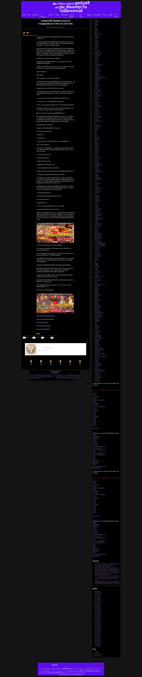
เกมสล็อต (97, 333)
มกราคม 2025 (98, 616)
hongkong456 (98, 76)
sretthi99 (97, 190)
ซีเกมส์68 (97, 228)
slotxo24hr (97, 187)
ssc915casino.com (98, 191)
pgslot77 (96, 146)
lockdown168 (97, 102)
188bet (96, 23)
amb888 (96, 41)
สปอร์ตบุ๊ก (97, 275)
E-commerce (43, 15)
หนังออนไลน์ (97, 327)
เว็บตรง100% (97, 350)
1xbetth (96, 25)
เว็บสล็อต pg (97, 362)
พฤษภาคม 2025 (98, 611)
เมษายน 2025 (97, 612)
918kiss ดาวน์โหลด (98, 33)
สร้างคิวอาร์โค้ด (98, 280)
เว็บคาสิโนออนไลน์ (98, 348)
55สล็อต (96, 29)
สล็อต (96, 281)
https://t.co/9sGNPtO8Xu (43, 329)
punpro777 (97, 155)
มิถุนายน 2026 (98, 594)
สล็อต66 (96, 289)
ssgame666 (97, 193)
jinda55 (96, 81)
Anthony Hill (62, 27)
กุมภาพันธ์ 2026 (98, 599)
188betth (96, 24)
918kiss (96, 32)
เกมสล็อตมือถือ (98, 334)
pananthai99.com (98, 121)
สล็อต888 (97, 293)
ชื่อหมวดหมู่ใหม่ (98, 226)
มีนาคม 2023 (97, 644)
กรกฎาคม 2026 (98, 592)
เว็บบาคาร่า (97, 358)
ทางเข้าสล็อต (97, 250)
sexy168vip (97, 175)
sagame (96, 167)
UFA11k (96, 202)
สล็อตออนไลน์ (97, 305)
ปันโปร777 (97, 260)
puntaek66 (97, 159)
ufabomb (97, 206)
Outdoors (35, 15)
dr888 (96, 61)
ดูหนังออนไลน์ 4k (98, 236)
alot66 (96, 39)
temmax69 (97, 199)
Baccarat (96, 43)
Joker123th (97, 86)
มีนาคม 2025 (97, 613)
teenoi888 (97, 198)
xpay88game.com (98, 219)
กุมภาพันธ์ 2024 (98, 631)
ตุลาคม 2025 (97, 604)
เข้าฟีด (96, 653)
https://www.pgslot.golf (99, 449)
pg (95, 122)
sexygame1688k (98, 178)
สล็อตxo (96, 301)
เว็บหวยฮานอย (98, 372)
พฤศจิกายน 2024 (98, 619)
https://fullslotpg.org (98, 454)
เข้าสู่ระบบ (97, 651)
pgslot (96, 142)
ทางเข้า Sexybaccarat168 (100, 244)
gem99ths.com (98, 70)
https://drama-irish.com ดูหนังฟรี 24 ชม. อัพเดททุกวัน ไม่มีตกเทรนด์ (71, 7)
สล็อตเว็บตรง (97, 308)
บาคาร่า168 (97, 252)
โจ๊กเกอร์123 (97, 378)
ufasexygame (97, 210)
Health (57, 15)
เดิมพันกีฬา (97, 342)
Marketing (64, 15)
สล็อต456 (97, 288)
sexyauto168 (97, 177)
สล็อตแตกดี (97, 317)
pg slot (96, 124)
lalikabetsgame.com (99, 94)
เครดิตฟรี (97, 340)
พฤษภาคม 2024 (98, 627)
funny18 (96, 68)
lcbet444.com (98, 96)
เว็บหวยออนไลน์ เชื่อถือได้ (100, 370)
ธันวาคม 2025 (98, 602)
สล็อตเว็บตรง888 (98, 313)
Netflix (96, 114)
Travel (104, 15)
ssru (96, 194)
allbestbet (97, 37)
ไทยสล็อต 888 (97, 381)
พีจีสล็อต (96, 263)
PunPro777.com (98, 157)
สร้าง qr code (97, 279)
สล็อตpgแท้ (97, 300)
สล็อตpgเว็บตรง (98, 299)
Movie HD (97, 109)
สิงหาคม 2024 (98, 623)
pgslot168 (97, 145)
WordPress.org (98, 655)
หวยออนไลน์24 (98, 331)
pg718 (96, 130)
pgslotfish (97, 149)
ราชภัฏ (96, 273)
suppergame (97, 195)
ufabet (98, 668)
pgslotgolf (97, 150)
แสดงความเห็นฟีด (98, 654)
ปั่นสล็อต (96, 258)
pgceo (96, 134)
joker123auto (97, 85)
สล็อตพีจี (96, 303)
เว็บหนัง (96, 366)
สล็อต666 (97, 291)
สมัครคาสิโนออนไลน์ (99, 276)
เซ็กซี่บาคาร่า (97, 341)
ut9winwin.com (98, 215)
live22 (96, 100)
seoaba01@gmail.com (44, 350)
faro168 (96, 62)
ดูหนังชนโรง (96, 463)
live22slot (97, 101)
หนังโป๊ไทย (95, 416)
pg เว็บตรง (97, 129)
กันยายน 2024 (98, 621)
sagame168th (97, 170)
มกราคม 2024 (98, 632)
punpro (96, 154)
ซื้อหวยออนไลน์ (96, 468)
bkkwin (96, 48)
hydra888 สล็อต (98, 78)
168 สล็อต (97, 20)
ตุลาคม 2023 (97, 635)
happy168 (97, 73)
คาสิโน (96, 222)
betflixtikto (97, 45)
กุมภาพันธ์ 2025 (98, 615)
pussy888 (97, 162)
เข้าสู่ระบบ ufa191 (98, 337)
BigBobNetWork (80, 674)
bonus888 (97, 51)
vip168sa (96, 216)
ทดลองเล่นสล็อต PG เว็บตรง (100, 243)
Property (89, 15)
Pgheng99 (97, 137)
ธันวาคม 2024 (98, 617)
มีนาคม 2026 (97, 598)
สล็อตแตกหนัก (98, 319)
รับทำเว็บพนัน (97, 272)
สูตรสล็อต (97, 321)
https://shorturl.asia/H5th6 (43, 325)
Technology (97, 15)
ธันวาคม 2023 (98, 633)
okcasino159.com (98, 117)
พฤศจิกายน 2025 (98, 603)
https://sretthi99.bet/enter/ (100, 77)
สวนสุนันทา (97, 320)
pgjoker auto (97, 138)
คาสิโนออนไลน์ (98, 224)
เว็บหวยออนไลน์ (98, 369)
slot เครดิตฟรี (97, 183)
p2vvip (96, 118)
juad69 (96, 88)
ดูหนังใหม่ (97, 239)
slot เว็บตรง (96, 396)
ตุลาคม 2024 (97, 620)
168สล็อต (96, 21)
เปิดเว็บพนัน (97, 344)
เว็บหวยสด (97, 368)
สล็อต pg (96, 283)
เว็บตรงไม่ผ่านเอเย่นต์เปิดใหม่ (100, 356)
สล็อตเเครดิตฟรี (98, 315)
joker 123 (95, 441)
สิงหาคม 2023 (97, 637)
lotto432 (96, 104)
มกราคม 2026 (98, 600)
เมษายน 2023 (97, 643)
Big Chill (73, 674)
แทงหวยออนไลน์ (98, 377)
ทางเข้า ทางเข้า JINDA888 (100, 246)
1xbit (96, 27)
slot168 (96, 185)
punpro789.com (98, 158)
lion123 (96, 97)
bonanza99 (97, 49)
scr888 (96, 174)
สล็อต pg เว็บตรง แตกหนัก (100, 284)
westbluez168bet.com (99, 218)
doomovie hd (96, 428)
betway (96, 47)
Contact (110, 15)
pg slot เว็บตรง (98, 125)
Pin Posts (116, 15)
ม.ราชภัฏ (97, 267)
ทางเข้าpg (97, 247)
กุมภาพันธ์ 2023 (98, 645)
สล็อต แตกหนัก (98, 285)
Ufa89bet (97, 204)
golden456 (97, 72)
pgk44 (96, 141)
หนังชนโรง (97, 325)
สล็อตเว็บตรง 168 (98, 311)
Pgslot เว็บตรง (98, 143)
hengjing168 (97, 74)
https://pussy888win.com (99, 446)
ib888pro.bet (97, 80)
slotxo (96, 186)
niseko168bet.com (98, 116)
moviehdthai (97, 113)
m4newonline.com (98, 105)
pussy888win (97, 163)
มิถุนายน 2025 (98, 609)
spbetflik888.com (98, 189)
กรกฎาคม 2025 (98, 608)
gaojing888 (97, 69)
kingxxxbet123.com (98, 92)
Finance (51, 15)
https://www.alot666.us (99, 400)
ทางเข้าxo (97, 248)
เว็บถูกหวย (97, 357)
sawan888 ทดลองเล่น (99, 171)
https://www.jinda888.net (99, 406)
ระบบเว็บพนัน (97, 271)
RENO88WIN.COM (98, 165)
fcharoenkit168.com (99, 64)
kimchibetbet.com (98, 89)
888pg (96, 31)
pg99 (96, 133)
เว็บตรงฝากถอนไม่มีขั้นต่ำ (100, 353)
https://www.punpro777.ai (99, 466)
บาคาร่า (96, 251)
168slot (40, 668)
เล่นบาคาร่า (97, 345)
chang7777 (97, 56)
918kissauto (97, 35)
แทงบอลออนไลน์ (98, 376)
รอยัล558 (97, 269)
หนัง (96, 323)
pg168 (94, 395)
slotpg (94, 415)
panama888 (97, 120)
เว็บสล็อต (96, 360)
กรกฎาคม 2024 (98, 624)
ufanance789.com (98, 208)
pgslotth (96, 151)
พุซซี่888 (96, 264)
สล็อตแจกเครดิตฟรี (98, 316)
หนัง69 (96, 324)
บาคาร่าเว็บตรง (98, 255)
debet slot (97, 57)
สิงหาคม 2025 (98, 607)
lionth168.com (97, 98)
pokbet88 (97, 153)
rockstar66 (97, 166)
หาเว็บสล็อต (97, 332)
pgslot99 (96, 147)
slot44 (94, 401)
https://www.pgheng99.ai (99, 453)
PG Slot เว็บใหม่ (98, 126)
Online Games (71, 15)
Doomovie (97, 60)
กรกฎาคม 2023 (98, 639)
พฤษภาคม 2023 (98, 641)
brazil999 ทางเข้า (98, 52)
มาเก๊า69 (96, 268)
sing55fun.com (98, 179)
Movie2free (97, 110)
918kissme (97, 36)
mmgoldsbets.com (98, 106)
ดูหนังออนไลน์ (97, 232)
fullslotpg (97, 66)
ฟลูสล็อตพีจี (97, 265)
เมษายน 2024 (97, 628)
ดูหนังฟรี (96, 231)
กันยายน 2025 (97, 606)
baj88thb (96, 44)
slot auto (97, 182)
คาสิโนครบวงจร (98, 223)
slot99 (94, 408)
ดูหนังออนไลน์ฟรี (98, 238)
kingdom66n (97, 90)
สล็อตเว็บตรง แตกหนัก (99, 312)
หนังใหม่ (96, 329)
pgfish (96, 135)
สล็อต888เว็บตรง (98, 295)
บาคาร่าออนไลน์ (98, 254)
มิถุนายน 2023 (98, 640)
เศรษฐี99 (96, 373)
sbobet (96, 173)
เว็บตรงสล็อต (97, 354)
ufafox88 (97, 207)
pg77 (96, 131)
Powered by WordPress (63, 674)
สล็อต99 (96, 296)
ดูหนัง (96, 230)
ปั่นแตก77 (97, 259)
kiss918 (96, 93)
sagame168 (97, 169)
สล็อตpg (96, 297)
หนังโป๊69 (97, 328)
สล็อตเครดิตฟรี (40, 61)
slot (95, 181)
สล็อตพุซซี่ (97, 304)
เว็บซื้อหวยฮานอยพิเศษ (99, 349)
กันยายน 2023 (97, 636)
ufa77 (96, 203)
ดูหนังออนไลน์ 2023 (99, 235)
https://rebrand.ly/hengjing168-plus (45, 315)
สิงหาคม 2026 (98, 591)
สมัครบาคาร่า (97, 277)
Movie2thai (97, 112)
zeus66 (96, 220)
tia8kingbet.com (98, 200)
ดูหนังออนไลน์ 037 (98, 234)
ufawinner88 (97, 212)
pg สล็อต (96, 127)
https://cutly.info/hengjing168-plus (45, 319)
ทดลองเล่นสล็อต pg (99, 242)
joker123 (96, 84)
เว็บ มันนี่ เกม (97, 346)
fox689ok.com (98, 65)
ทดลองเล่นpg (97, 240)
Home (24, 15)
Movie (96, 108)
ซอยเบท (96, 227)
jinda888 (96, 82)
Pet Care (81, 15)
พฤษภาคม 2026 (98, 595)
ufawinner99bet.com (99, 214)
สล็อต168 (43, 42)
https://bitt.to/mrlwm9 (42, 322)
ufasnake (97, 211)
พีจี (95, 262)
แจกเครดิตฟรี (97, 374)
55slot (96, 28)
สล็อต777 (97, 292)
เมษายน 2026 (97, 596)
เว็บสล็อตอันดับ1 (98, 364)
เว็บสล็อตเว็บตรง (98, 365)
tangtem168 (97, 196)
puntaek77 (97, 161)
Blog (29, 15)
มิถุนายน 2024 (98, 625)
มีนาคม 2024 (97, 629)
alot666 (96, 40)
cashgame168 (97, 55)
